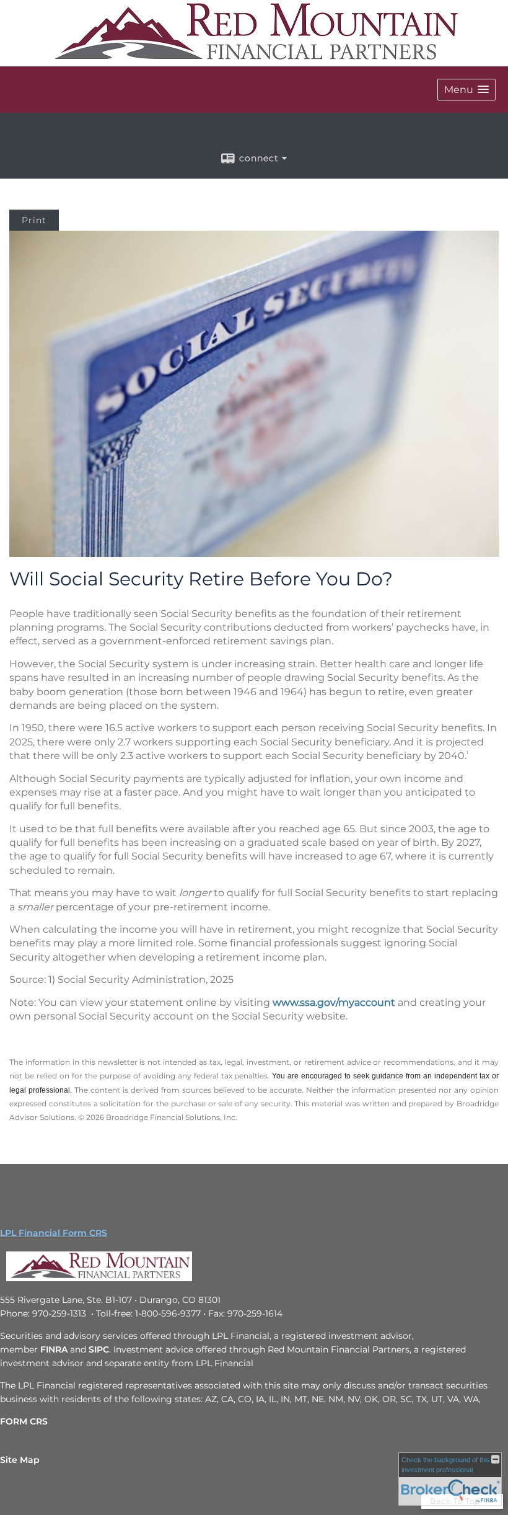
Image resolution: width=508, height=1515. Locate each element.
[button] (466, 89)
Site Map (20, 1459)
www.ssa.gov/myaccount (334, 1002)
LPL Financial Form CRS (53, 1232)
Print (34, 220)
